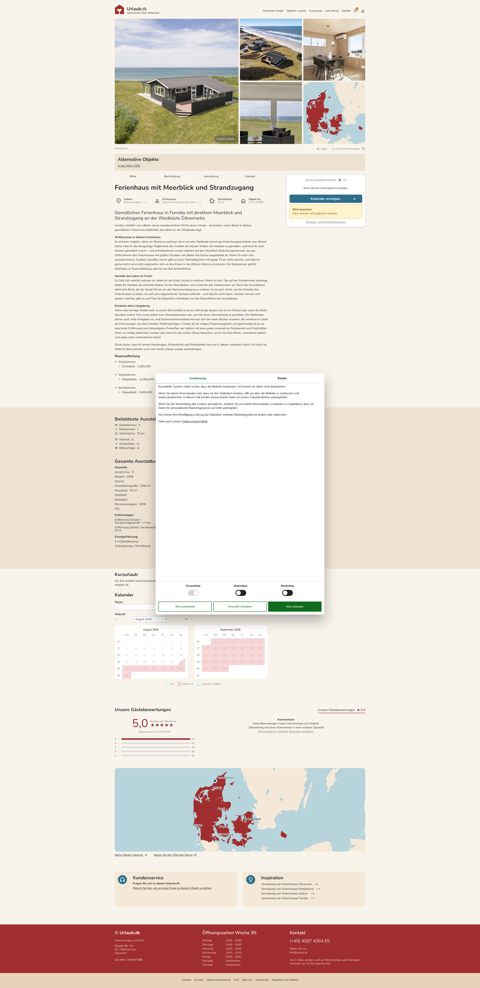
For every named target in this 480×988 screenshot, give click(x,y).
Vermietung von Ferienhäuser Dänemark (286, 884)
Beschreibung (172, 176)
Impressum (262, 980)
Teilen (323, 149)
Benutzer (362, 11)
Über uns (247, 980)
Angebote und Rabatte (285, 980)
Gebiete (346, 11)
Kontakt (198, 980)
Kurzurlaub (315, 11)
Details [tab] (282, 378)
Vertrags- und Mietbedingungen (326, 222)
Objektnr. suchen (296, 11)
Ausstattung (211, 176)
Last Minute (332, 11)
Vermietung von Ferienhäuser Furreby (284, 898)
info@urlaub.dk (298, 952)
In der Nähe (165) (129, 166)
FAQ (236, 980)
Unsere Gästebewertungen (320, 180)
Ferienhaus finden (273, 11)
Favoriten (356, 8)
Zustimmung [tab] (198, 378)
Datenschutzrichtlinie (218, 980)
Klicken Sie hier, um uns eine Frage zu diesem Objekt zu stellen (172, 888)
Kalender (250, 176)
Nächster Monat (186, 619)
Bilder (133, 176)
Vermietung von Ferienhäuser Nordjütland (287, 889)
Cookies (186, 980)
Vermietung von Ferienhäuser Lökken (284, 893)
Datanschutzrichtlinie (195, 421)
